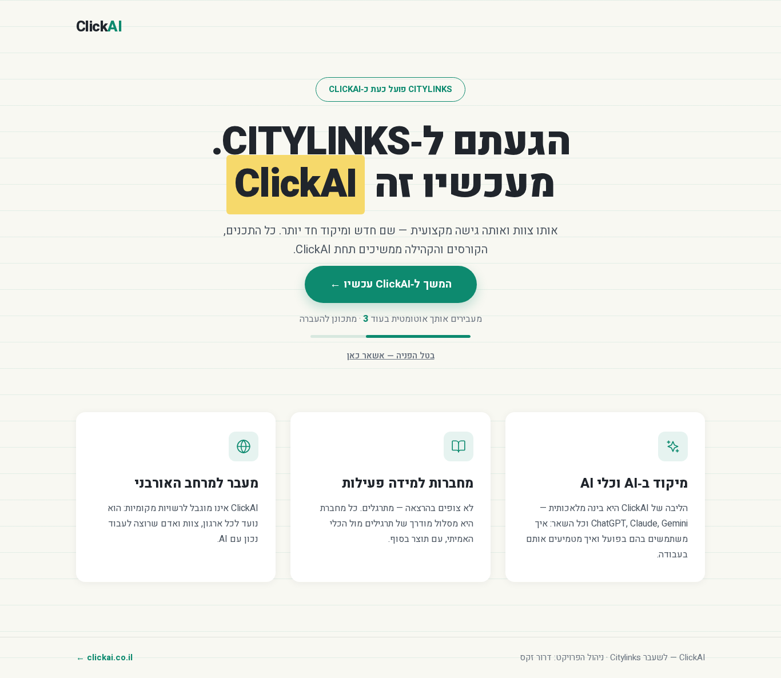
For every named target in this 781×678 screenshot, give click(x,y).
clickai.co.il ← (104, 657)
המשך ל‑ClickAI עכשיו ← (391, 284)
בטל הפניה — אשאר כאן (391, 355)
